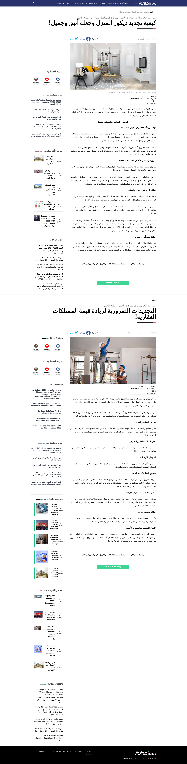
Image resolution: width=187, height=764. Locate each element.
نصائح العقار (83, 17)
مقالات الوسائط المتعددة (104, 17)
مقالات (139, 17)
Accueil (150, 12)
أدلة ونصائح (150, 17)
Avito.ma (125, 758)
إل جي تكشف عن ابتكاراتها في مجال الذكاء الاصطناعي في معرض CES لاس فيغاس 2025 (49, 276)
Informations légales (96, 3)
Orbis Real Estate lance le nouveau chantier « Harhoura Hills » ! (54, 540)
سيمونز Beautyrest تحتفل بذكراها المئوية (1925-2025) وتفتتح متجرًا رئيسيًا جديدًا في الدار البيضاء (48, 221)
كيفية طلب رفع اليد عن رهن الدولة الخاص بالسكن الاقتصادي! (50, 190)
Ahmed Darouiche (137, 99)
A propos (79, 3)
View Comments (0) (113, 283)
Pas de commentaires (135, 333)
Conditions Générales (118, 3)
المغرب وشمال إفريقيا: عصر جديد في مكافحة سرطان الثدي (49, 174)
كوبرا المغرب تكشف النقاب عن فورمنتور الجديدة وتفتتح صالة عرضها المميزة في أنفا (50, 286)
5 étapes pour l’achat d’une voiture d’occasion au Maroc (54, 509)
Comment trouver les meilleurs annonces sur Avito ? (54, 555)
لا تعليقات (141, 39)
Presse (70, 3)
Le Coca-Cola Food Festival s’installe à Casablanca (54, 524)
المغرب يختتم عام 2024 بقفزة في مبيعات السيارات (49, 205)
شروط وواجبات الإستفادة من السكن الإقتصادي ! (50, 160)
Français (61, 3)
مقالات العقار (126, 17)
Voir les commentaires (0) (113, 567)
